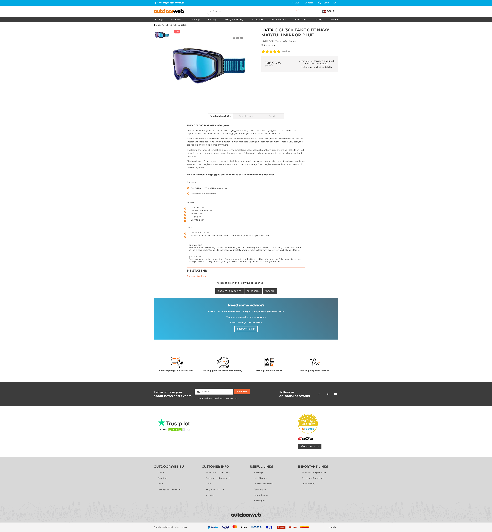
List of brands (260, 478)
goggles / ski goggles (229, 291)
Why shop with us (215, 489)
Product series (261, 495)
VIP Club (295, 3)
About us (162, 478)
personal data (232, 398)
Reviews (162, 429)
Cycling (212, 19)
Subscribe (242, 391)
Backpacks (257, 19)
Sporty (318, 19)
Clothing (158, 19)
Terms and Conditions (313, 478)
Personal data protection (314, 472)
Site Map (258, 472)
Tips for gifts (260, 489)
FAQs (208, 484)
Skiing (169, 25)
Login (327, 3)
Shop (160, 484)
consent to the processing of (217, 398)
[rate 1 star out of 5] (263, 51)
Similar (324, 63)
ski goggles (253, 291)
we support (259, 500)
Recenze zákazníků (263, 484)
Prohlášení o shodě (197, 276)
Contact (309, 3)
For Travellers (279, 19)
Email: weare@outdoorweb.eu (246, 322)
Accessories (300, 19)
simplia (332, 527)
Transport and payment (218, 478)
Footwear (176, 19)
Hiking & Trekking (234, 19)
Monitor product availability (318, 67)
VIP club (210, 495)
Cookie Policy (308, 484)
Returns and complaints (218, 472)
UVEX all (269, 291)
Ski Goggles (180, 25)
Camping (195, 19)
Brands (334, 19)
